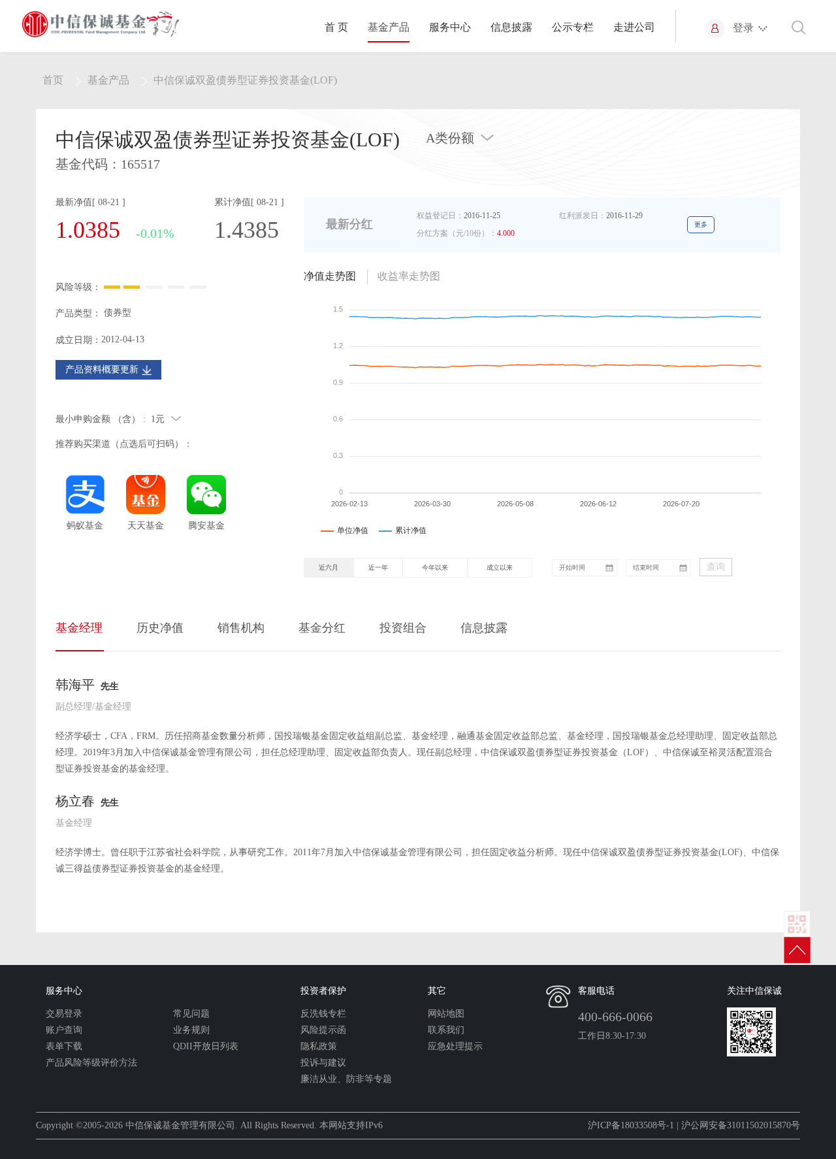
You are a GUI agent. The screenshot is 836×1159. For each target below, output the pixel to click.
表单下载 (64, 1046)
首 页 (336, 27)
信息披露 (511, 27)
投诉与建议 (323, 1063)
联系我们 (446, 1030)
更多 (700, 224)
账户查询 (64, 1030)
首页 (52, 80)
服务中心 (450, 27)
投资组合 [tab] (402, 627)
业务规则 (191, 1030)
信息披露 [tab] (483, 627)
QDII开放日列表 (205, 1046)
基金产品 (389, 27)
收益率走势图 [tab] (409, 276)
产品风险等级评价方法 (91, 1063)
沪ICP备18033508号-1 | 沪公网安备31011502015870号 (694, 1125)
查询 (716, 567)
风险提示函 (323, 1030)
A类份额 (450, 138)
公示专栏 (573, 27)
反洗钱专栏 (323, 1014)
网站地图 (446, 1014)
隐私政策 (318, 1046)
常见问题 (191, 1014)
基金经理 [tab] (79, 627)
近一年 (378, 567)
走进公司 (634, 27)
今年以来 (435, 567)
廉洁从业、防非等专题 (346, 1079)
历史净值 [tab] (160, 627)
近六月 (328, 567)
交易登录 (64, 1014)
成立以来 (500, 567)
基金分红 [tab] (322, 627)
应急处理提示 (455, 1046)
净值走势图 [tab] (330, 276)
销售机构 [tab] (241, 627)
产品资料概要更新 (101, 369)
